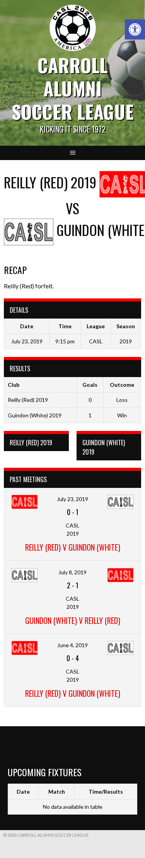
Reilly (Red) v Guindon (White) (72, 547)
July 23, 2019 (72, 499)
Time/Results (106, 791)
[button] (135, 29)
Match (56, 791)
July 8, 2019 (72, 572)
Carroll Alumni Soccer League (73, 88)
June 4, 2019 (72, 645)
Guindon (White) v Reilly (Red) (72, 620)
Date (23, 791)
